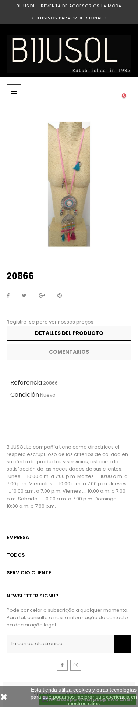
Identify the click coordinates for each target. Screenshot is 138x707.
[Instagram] (76, 665)
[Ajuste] (109, 91)
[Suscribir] (122, 644)
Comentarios (69, 352)
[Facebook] (62, 665)
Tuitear (24, 296)
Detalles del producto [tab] (69, 333)
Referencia (26, 382)
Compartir (8, 296)
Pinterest (59, 296)
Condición (24, 394)
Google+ (42, 296)
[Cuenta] (94, 91)
